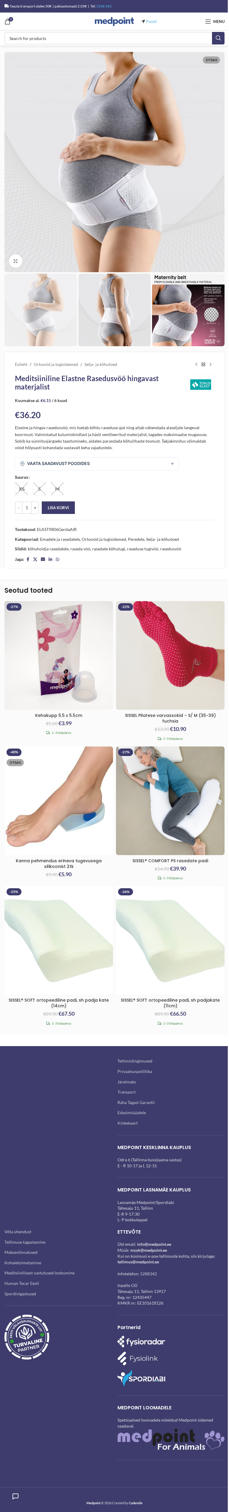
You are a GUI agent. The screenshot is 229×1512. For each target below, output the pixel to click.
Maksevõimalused (21, 1252)
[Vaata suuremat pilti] (15, 261)
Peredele (136, 539)
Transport (126, 1091)
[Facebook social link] (27, 559)
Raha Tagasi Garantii (136, 1102)
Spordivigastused (20, 1293)
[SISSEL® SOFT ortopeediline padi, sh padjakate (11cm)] (170, 940)
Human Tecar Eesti (21, 1283)
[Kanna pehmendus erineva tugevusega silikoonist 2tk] (58, 800)
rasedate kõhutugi (108, 548)
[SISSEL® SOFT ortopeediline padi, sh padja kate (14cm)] (58, 940)
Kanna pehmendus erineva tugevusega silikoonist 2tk (59, 864)
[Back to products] (203, 364)
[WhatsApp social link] (57, 559)
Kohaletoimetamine (22, 1262)
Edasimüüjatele (131, 1112)
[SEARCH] (218, 38)
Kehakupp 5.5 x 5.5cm (58, 715)
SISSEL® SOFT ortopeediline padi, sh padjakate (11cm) (170, 1003)
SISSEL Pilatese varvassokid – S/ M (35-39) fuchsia (170, 718)
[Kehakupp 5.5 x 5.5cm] (58, 655)
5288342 (148, 1273)
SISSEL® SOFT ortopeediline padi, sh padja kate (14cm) (59, 1003)
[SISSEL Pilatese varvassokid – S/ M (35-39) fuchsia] (170, 655)
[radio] (21, 488)
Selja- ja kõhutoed (100, 364)
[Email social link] (43, 559)
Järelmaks (126, 1081)
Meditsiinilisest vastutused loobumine (39, 1272)
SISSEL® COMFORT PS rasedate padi (170, 861)
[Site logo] (114, 21)
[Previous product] (196, 364)
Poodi (151, 21)
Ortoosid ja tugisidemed (56, 364)
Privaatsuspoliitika (134, 1071)
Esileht (21, 364)
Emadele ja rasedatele (60, 539)
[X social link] (35, 559)
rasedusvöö (170, 548)
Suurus (21, 477)
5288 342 (104, 6)
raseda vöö (80, 548)
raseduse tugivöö (142, 548)
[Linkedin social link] (50, 559)
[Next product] (210, 364)
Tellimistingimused (134, 1060)
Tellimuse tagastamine (24, 1242)
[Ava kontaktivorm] (15, 1496)
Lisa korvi (58, 507)
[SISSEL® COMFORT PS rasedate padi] (170, 800)
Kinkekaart (127, 1122)
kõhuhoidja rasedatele (48, 548)
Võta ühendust (17, 1231)
